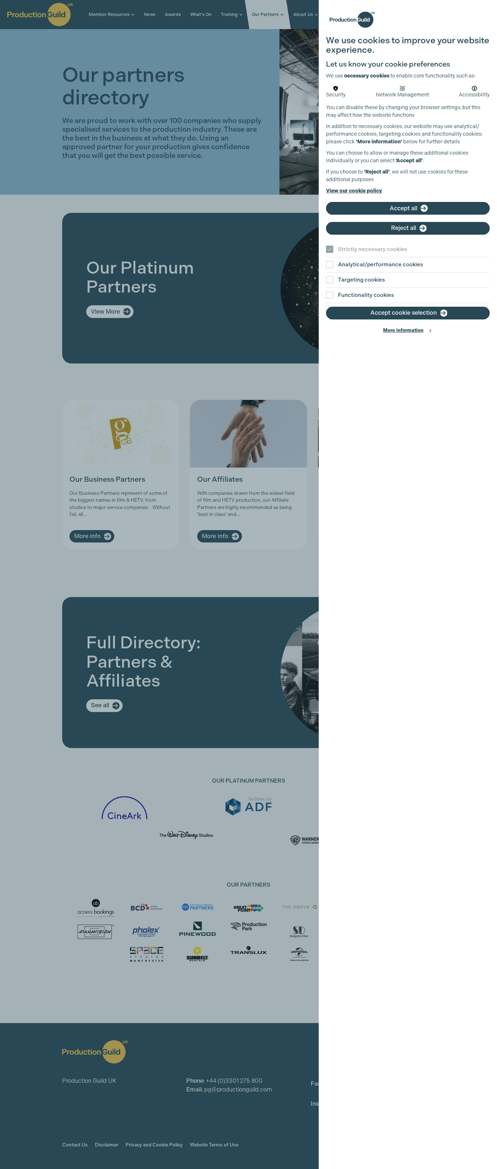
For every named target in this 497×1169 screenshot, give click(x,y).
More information (403, 330)
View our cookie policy (354, 191)
